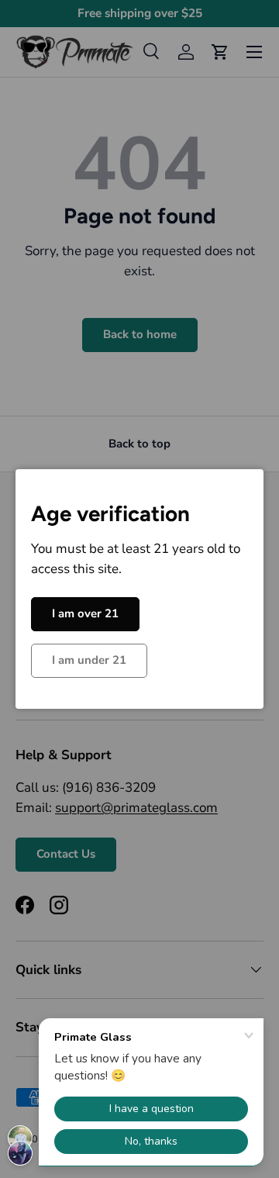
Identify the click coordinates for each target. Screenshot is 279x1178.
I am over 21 (85, 613)
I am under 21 (89, 660)
